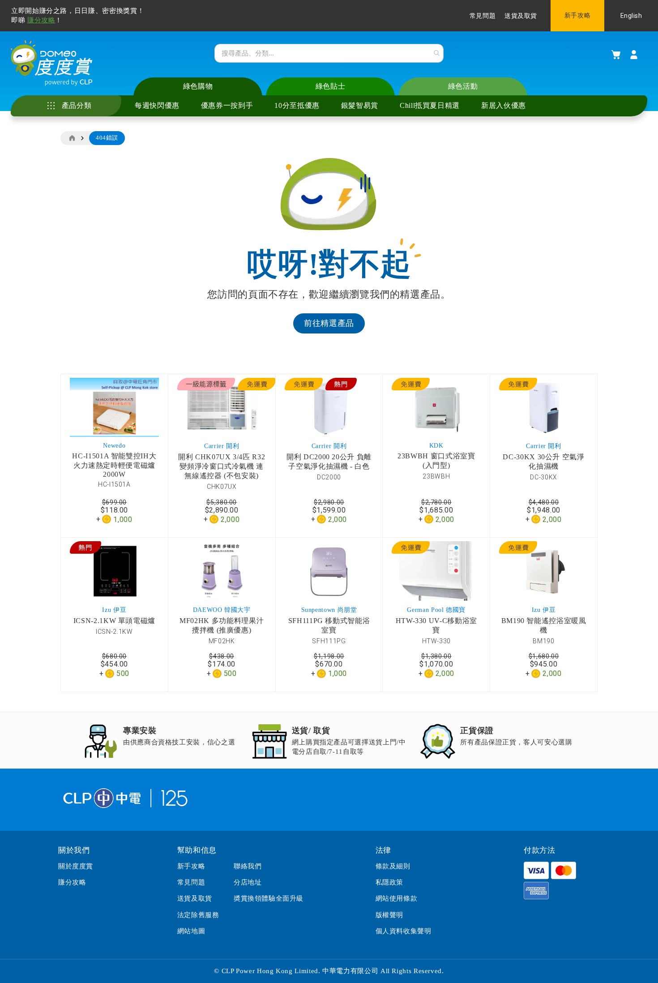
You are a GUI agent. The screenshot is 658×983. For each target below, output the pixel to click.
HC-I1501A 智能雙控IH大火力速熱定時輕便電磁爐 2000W (114, 465)
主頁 (71, 138)
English (631, 15)
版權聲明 (389, 915)
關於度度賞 (75, 866)
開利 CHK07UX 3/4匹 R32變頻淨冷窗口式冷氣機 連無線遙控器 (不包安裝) (221, 466)
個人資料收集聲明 (404, 931)
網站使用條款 (397, 898)
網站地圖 (191, 931)
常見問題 (483, 16)
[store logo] (52, 63)
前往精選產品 (329, 323)
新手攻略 (577, 15)
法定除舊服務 (198, 915)
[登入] (633, 54)
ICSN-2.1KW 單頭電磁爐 (114, 620)
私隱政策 (389, 882)
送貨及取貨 (520, 16)
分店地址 (247, 882)
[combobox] (329, 53)
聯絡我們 (247, 866)
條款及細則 (393, 866)
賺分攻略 (41, 20)
